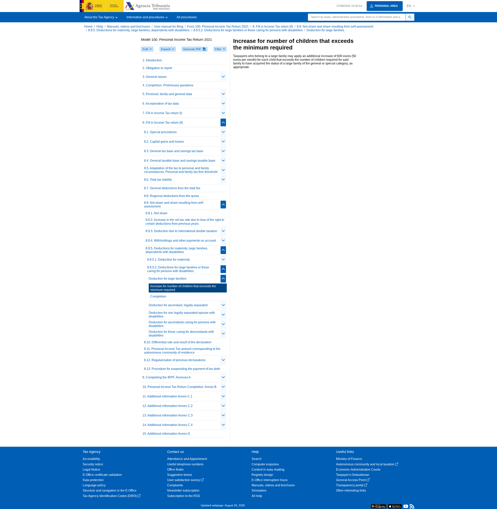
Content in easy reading (268, 469)
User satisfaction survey (183, 480)
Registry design (262, 474)
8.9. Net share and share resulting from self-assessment (335, 26)
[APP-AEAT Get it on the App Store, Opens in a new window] (395, 506)
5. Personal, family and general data (167, 94)
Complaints (175, 485)
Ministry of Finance (349, 458)
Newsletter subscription (183, 490)
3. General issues (154, 76)
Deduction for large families (325, 30)
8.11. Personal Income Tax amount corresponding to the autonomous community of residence (182, 350)
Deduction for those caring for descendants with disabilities (181, 333)
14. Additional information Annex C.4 (167, 425)
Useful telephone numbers (185, 464)
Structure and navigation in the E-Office (109, 490)
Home (88, 26)
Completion (158, 296)
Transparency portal (349, 485)
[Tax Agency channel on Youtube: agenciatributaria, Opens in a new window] (405, 507)
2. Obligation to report (157, 68)
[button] (410, 6)
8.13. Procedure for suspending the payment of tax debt (182, 368)
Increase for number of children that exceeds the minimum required (183, 287)
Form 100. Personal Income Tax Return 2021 (218, 26)
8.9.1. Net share (156, 213)
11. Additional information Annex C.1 (167, 396)
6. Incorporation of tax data (160, 103)
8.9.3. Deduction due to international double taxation (181, 231)
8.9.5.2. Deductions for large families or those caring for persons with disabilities (248, 30)
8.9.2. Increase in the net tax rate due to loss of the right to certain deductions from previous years (185, 221)
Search (257, 458)
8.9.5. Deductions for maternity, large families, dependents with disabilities (138, 30)
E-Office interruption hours (270, 480)
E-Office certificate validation (102, 474)
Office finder (175, 469)
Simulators (259, 490)
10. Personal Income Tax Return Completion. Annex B (179, 386)
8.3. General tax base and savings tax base (173, 151)
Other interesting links (351, 490)
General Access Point (351, 480)
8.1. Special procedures (160, 132)
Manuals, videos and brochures (128, 26)
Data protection (93, 480)
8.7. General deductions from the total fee (172, 188)
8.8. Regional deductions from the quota (171, 196)
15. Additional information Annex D (166, 433)
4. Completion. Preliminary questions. (168, 85)
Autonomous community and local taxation (365, 464)
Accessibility (91, 458)
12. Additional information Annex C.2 (167, 406)
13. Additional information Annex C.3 (167, 415)
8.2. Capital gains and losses (164, 141)
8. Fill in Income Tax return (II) (273, 26)
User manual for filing (168, 26)
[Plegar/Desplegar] (223, 77)
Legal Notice (91, 469)
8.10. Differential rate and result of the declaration (177, 342)
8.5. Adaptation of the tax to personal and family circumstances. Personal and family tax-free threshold (180, 169)
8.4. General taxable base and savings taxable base (179, 160)
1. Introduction (152, 60)
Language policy (94, 485)
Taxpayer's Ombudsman (352, 474)
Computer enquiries (265, 464)
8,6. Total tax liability (158, 179)
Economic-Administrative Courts (358, 469)
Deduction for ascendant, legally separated (178, 305)
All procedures (187, 17)
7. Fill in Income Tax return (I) (162, 113)
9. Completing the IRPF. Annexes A (166, 377)
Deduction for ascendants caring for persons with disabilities (182, 324)
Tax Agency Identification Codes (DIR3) (110, 496)
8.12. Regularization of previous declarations (174, 360)
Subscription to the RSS (183, 496)
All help (257, 496)
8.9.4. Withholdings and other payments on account (181, 240)
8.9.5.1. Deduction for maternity (168, 259)
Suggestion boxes (179, 474)
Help (99, 26)
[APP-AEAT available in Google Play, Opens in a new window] (378, 506)
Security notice (93, 464)
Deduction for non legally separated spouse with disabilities (182, 314)
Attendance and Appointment (187, 458)
